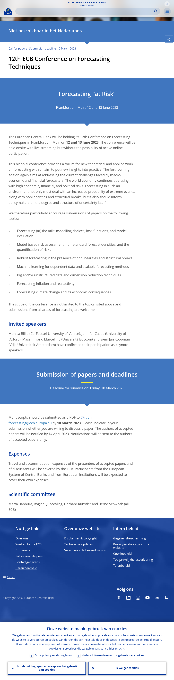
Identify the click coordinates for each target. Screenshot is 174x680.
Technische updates (78, 544)
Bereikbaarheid (26, 568)
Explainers (22, 550)
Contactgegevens (27, 562)
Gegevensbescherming (129, 538)
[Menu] (167, 11)
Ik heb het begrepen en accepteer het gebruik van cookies (46, 668)
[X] (119, 598)
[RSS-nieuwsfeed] (166, 598)
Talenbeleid (121, 565)
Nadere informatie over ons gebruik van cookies (113, 655)
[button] (167, 3)
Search (156, 11)
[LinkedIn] (128, 598)
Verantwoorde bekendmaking (85, 550)
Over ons (21, 538)
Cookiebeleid (122, 553)
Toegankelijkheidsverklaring (133, 559)
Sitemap (11, 577)
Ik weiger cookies (127, 668)
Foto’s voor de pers (29, 556)
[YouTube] (147, 598)
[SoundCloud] (157, 598)
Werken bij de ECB (28, 544)
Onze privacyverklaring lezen (53, 655)
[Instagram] (138, 598)
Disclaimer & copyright (80, 538)
